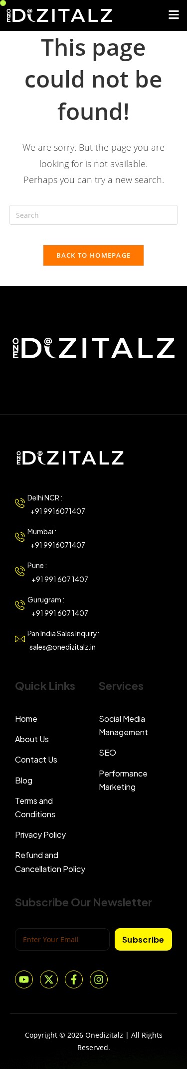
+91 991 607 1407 (57, 579)
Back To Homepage (93, 255)
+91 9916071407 (56, 510)
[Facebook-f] (74, 979)
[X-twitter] (49, 979)
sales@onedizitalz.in (61, 646)
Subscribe (143, 939)
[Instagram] (99, 979)
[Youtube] (24, 979)
